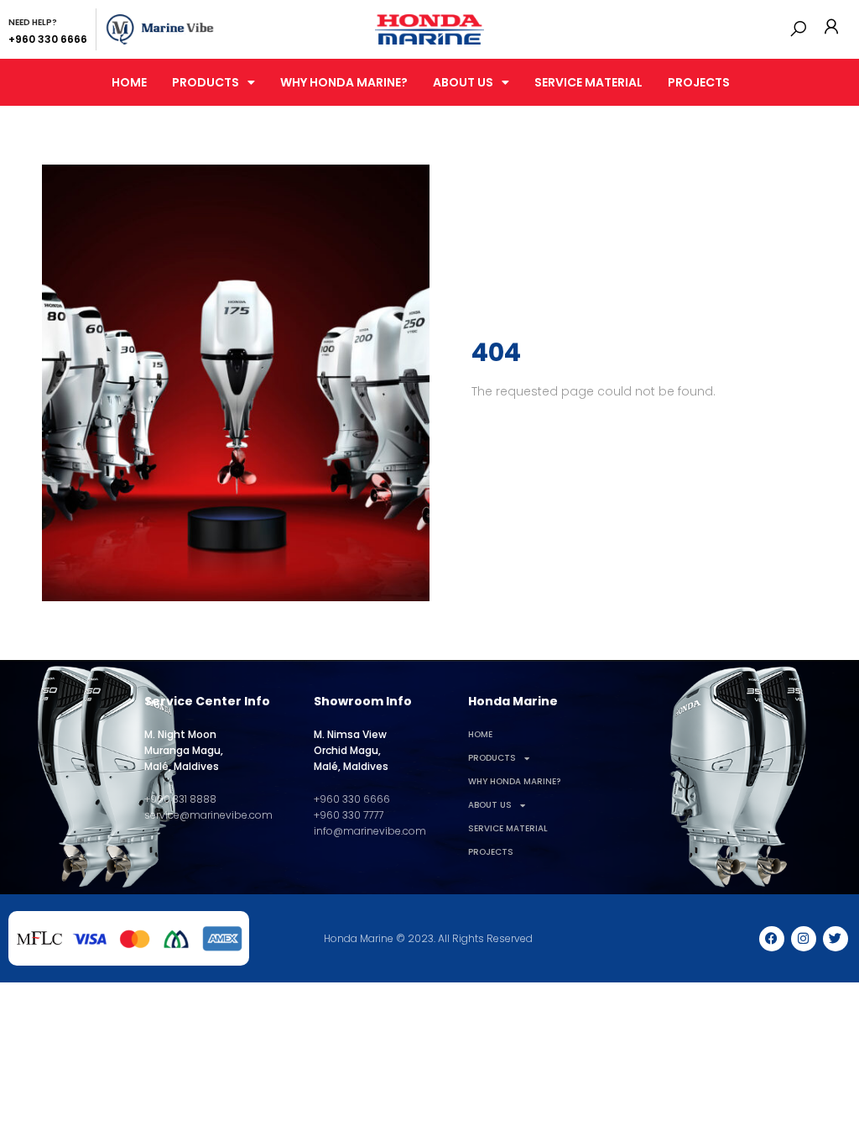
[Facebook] (771, 938)
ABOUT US (463, 82)
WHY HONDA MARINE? (344, 82)
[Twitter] (835, 938)
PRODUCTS (205, 82)
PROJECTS (699, 82)
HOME (129, 82)
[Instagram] (803, 938)
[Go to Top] (834, 1122)
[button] (798, 29)
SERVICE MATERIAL (588, 82)
